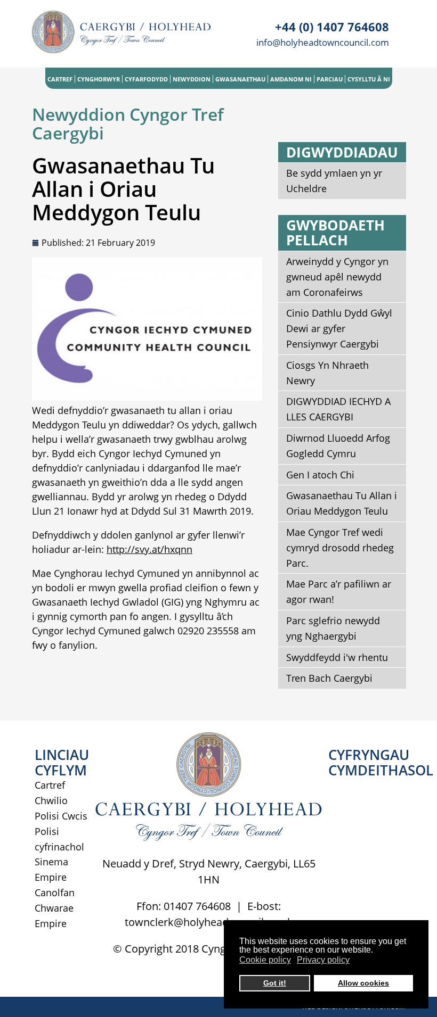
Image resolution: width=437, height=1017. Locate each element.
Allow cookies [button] (363, 983)
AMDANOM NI (291, 79)
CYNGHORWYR (98, 79)
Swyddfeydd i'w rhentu (337, 657)
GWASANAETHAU (240, 79)
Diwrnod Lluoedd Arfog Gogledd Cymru (338, 446)
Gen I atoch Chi (320, 474)
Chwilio (51, 800)
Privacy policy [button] (323, 959)
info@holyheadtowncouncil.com (322, 42)
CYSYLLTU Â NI (368, 79)
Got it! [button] (274, 983)
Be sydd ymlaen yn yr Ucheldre (334, 181)
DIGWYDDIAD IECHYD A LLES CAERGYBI (338, 409)
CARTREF (59, 79)
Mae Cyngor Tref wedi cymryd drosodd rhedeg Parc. (340, 547)
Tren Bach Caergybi (329, 678)
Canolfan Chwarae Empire (55, 908)
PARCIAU (330, 79)
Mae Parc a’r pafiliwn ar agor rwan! (338, 591)
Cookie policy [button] (265, 959)
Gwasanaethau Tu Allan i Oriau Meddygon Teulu (341, 503)
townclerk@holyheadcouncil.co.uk (209, 922)
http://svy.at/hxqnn (149, 549)
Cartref (50, 785)
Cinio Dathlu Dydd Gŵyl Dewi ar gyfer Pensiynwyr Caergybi (339, 328)
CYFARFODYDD (146, 79)
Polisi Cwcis (61, 815)
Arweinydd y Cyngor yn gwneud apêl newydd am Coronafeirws (337, 277)
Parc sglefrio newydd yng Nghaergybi (333, 628)
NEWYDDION (192, 79)
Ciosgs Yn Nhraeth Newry (327, 373)
